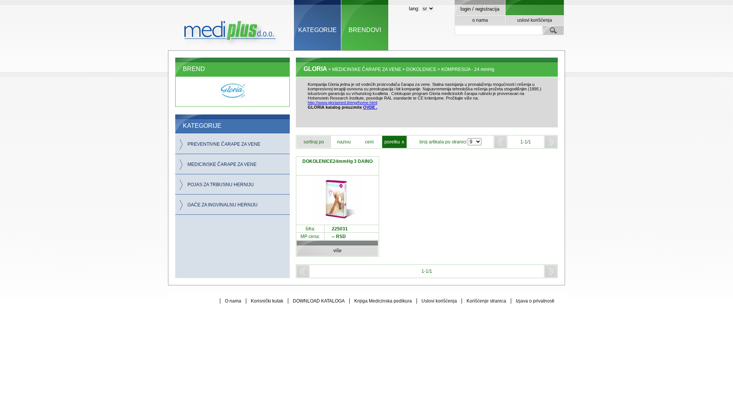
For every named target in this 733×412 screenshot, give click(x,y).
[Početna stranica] (231, 25)
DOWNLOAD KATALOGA (319, 301)
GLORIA (315, 69)
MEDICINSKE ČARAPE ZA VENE (222, 164)
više (337, 250)
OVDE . (370, 107)
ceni (369, 142)
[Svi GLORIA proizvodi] (233, 98)
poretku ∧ (394, 142)
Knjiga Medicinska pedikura (383, 301)
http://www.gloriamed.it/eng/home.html (342, 102)
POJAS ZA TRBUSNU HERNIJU (220, 184)
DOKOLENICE (421, 69)
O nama (233, 301)
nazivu (344, 142)
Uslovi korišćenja (439, 301)
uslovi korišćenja (534, 20)
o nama (480, 20)
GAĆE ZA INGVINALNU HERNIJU (222, 205)
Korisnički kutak (267, 301)
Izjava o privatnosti (535, 301)
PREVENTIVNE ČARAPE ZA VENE (223, 144)
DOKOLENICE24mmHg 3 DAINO (337, 161)
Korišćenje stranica (486, 301)
